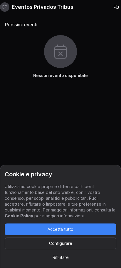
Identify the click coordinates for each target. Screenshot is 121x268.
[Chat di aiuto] (116, 7)
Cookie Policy (19, 215)
